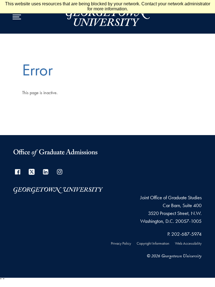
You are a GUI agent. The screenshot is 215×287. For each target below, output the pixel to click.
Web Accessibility (188, 243)
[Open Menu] (17, 17)
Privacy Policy (121, 243)
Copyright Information (153, 243)
